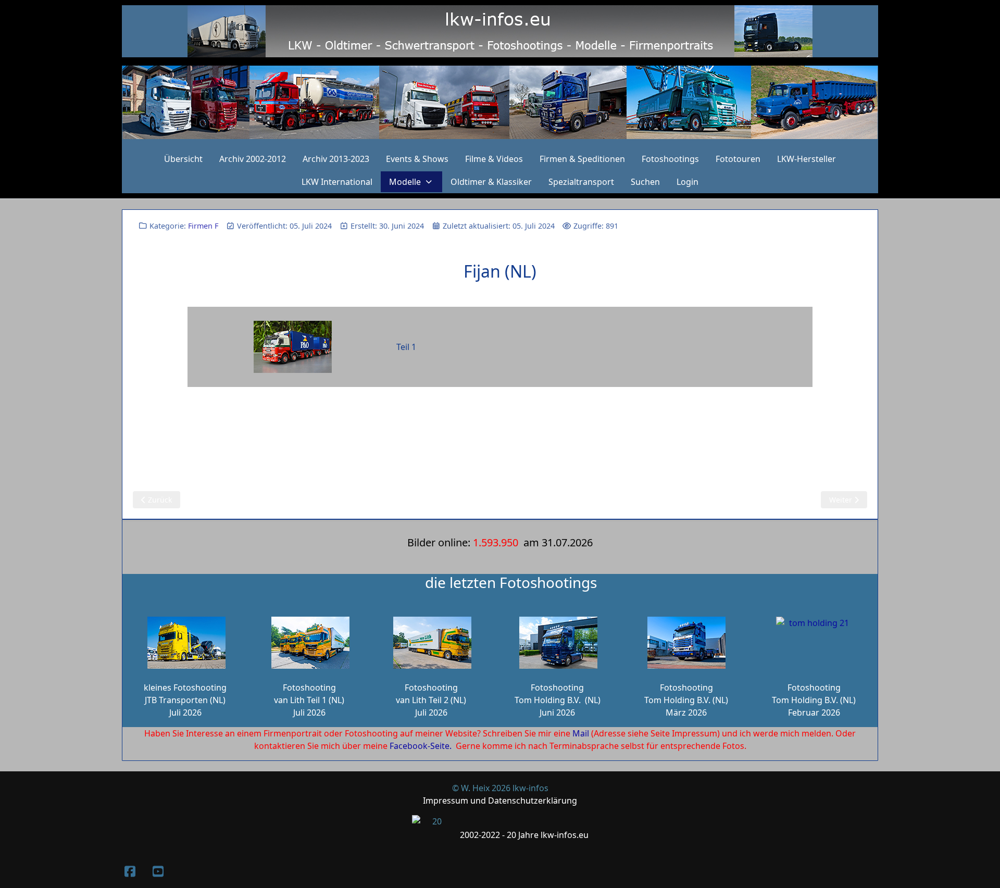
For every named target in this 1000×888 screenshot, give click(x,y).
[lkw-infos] (500, 102)
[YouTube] (158, 871)
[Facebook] (130, 871)
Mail (580, 733)
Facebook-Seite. (421, 746)
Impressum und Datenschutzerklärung (500, 800)
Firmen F (203, 226)
